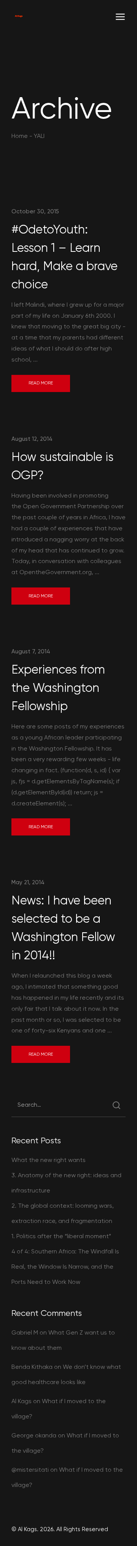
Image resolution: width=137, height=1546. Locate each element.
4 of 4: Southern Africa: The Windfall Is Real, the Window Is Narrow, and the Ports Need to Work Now (65, 1266)
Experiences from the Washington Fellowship (58, 688)
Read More (41, 383)
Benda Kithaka (32, 1366)
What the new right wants (48, 1160)
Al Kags (21, 1401)
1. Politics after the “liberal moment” (61, 1236)
